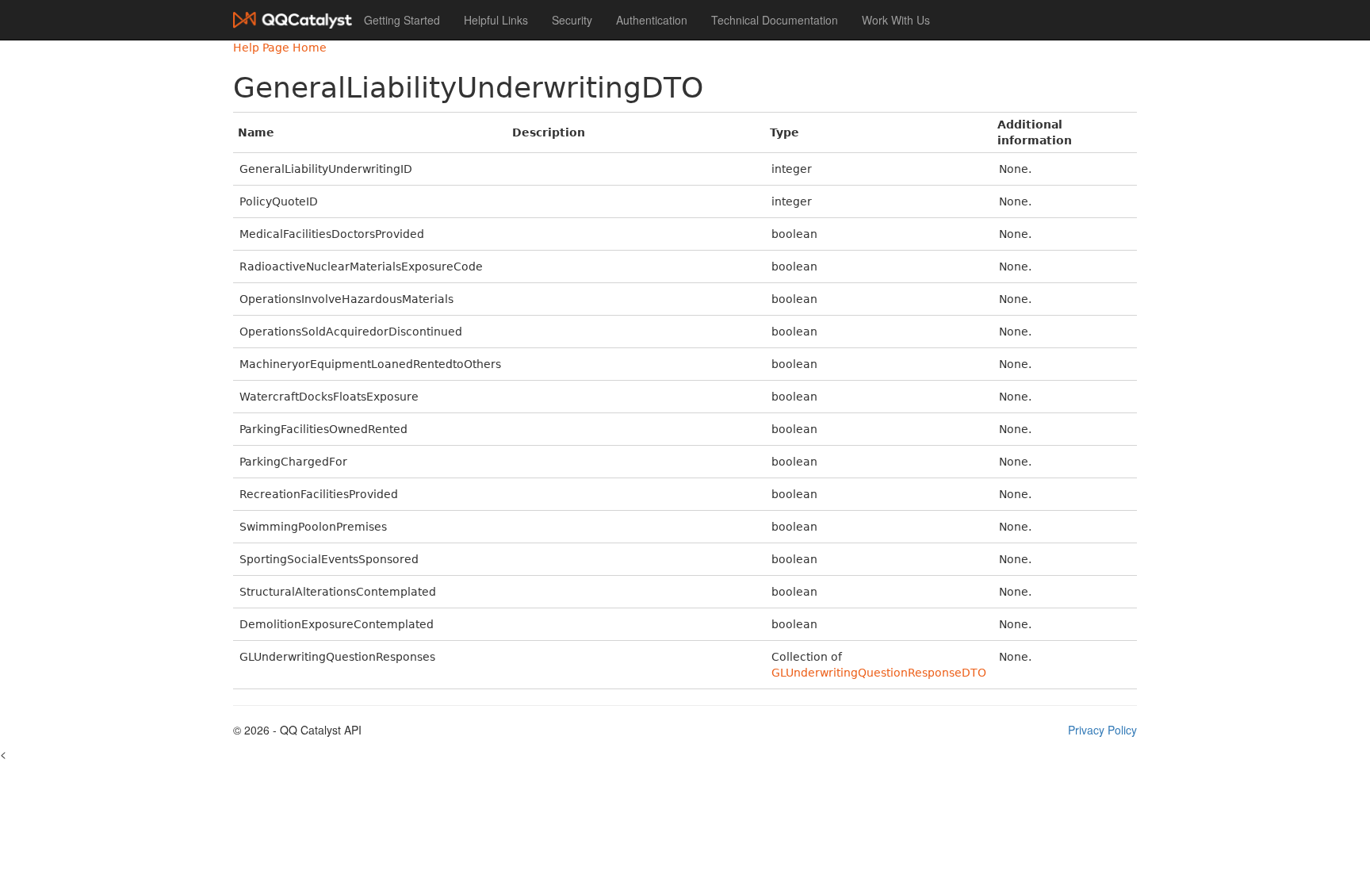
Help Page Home (280, 47)
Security (572, 20)
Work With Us (896, 20)
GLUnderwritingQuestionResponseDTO (878, 672)
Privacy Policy (1102, 730)
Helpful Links (496, 20)
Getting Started (402, 20)
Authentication (651, 20)
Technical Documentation (774, 20)
